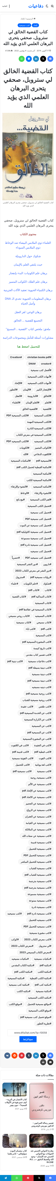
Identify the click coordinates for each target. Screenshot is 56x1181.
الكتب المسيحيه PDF (16, 441)
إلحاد (22, 18)
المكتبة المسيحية (41, 473)
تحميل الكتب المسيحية (39, 505)
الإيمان (26, 389)
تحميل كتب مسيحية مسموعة (35, 538)
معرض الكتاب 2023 (21, 945)
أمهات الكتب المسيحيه (39, 383)
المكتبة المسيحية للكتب (38, 480)
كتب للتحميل (22, 764)
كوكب (14, 939)
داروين (46, 564)
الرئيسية (30, 18)
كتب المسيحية (43, 635)
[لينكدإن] (36, 59)
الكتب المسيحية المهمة (38, 421)
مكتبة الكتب (44, 971)
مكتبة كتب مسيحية (18, 984)
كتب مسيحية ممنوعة (39, 900)
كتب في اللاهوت (19, 745)
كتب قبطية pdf (42, 751)
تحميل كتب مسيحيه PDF (37, 557)
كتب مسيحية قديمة (40, 842)
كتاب (47, 590)
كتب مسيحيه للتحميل (39, 919)
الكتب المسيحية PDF (16, 415)
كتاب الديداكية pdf (41, 596)
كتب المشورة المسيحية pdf (36, 641)
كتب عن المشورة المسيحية (36, 738)
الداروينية (31, 395)
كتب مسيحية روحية (40, 777)
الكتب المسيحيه (42, 441)
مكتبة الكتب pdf (22, 971)
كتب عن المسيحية (41, 725)
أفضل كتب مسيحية (40, 370)
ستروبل (19, 577)
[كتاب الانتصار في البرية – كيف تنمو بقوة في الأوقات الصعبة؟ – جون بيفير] (14, 1089)
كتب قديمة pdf (19, 751)
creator (45, 363)
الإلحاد (18, 383)
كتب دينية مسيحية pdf (38, 680)
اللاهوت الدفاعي (42, 454)
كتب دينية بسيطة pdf (39, 667)
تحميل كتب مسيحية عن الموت (35, 525)
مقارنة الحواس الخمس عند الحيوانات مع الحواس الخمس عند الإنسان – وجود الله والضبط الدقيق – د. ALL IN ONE (42, 1156)
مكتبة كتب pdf (42, 984)
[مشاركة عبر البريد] (50, 1062)
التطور (13, 389)
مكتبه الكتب (23, 991)
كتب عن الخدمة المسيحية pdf (35, 712)
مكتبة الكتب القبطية (40, 978)
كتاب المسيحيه (42, 615)
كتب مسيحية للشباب (39, 868)
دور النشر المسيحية (26, 564)
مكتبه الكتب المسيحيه (39, 997)
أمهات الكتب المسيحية (39, 376)
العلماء (15, 402)
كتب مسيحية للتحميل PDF (37, 855)
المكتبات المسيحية (20, 460)
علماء (14, 583)
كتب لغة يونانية (42, 764)
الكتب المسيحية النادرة (38, 428)
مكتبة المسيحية (15, 978)
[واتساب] (22, 59)
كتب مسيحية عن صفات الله (36, 835)
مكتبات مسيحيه (19, 958)
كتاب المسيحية (42, 602)
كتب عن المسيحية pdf (38, 732)
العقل (17, 395)
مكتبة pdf (45, 965)
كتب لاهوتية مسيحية (22, 758)
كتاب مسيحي (43, 622)
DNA (31, 363)
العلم (47, 402)
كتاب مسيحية (23, 622)
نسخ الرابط (28, 1039)
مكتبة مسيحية (43, 991)
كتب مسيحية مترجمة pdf (37, 887)
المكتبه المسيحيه (41, 486)
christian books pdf (38, 357)
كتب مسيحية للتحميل (39, 848)
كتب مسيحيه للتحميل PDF (37, 926)
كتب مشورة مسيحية (39, 932)
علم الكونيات (30, 583)
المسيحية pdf (43, 460)
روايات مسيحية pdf (40, 577)
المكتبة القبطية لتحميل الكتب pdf (33, 467)
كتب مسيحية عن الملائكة (37, 829)
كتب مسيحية (24, 25)
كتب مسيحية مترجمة (39, 881)
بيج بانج (19, 499)
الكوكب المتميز (42, 447)
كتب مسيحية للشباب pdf (37, 874)
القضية (46, 408)
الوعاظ (23, 493)
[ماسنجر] (29, 59)
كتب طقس (44, 706)
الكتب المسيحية (42, 415)
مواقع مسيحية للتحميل (38, 1004)
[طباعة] (43, 1062)
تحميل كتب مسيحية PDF (37, 518)
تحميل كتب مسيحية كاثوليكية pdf (33, 531)
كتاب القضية (18, 596)
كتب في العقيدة (42, 745)
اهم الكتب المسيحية (40, 499)
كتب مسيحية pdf (21, 771)
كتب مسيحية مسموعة (39, 894)
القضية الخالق (29, 408)
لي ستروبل (44, 945)
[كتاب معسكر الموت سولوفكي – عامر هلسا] (14, 1141)
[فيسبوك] (50, 59)
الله (25, 454)
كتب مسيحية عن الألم (39, 784)
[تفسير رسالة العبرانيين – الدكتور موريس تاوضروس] (41, 1101)
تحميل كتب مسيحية (40, 512)
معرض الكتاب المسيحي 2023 (35, 952)
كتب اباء (30, 628)
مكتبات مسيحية (42, 958)
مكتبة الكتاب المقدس (22, 965)
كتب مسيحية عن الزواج (38, 810)
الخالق (46, 395)
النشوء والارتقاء (42, 493)
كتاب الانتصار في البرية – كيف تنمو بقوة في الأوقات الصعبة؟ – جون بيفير (16, 1102)
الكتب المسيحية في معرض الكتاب (33, 434)
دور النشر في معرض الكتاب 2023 (32, 570)
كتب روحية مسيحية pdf (38, 693)
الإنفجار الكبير (43, 389)
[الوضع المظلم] (47, 7)
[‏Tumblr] (29, 1056)
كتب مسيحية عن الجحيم (38, 803)
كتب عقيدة (26, 706)
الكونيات (24, 447)
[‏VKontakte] (7, 1056)
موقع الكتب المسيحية (39, 1010)
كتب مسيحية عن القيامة (38, 822)
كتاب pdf (33, 590)
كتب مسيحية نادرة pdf (38, 913)
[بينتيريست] (22, 1056)
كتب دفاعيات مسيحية (39, 661)
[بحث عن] (52, 7)
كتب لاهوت (44, 758)
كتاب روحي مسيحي (18, 615)
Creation (15, 357)
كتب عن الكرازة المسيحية (37, 719)
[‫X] (43, 59)
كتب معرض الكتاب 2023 (37, 939)
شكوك (46, 583)
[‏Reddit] (14, 1056)
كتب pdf (45, 628)
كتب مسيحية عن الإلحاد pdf (36, 790)
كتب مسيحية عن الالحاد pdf (36, 797)
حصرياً (15, 557)
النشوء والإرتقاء (18, 486)
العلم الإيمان (32, 402)
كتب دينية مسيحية (41, 674)
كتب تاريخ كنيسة (41, 648)
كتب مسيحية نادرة (41, 907)
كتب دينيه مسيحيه (41, 687)
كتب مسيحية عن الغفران (37, 816)
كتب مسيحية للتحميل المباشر (35, 861)
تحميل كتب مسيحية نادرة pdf (35, 544)
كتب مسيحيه (13, 913)
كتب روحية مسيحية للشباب (36, 700)
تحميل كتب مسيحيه (40, 551)
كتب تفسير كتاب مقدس (38, 654)
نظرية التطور (43, 1023)
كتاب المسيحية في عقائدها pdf (34, 609)
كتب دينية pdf (14, 661)
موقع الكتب (14, 1004)
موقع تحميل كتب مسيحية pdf (35, 1017)
